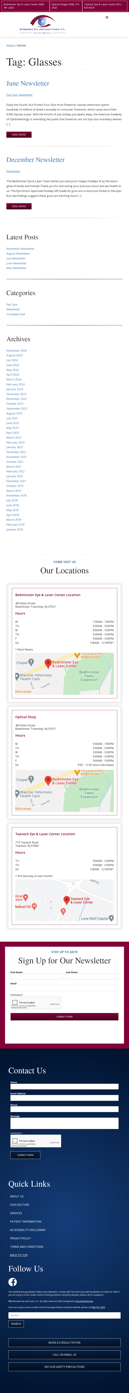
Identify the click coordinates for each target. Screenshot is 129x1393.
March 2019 (13, 491)
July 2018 (12, 500)
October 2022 (14, 462)
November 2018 (16, 495)
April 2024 (12, 374)
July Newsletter (16, 258)
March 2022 (13, 466)
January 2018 (14, 529)
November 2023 (16, 399)
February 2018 (15, 524)
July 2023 (12, 418)
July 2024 (12, 360)
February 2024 (15, 384)
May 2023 (12, 428)
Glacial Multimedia (84, 1301)
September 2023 (16, 408)
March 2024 (13, 379)
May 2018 (12, 510)
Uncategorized (15, 314)
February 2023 (15, 442)
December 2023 (16, 394)
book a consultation (64, 1342)
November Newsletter (20, 249)
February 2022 (15, 471)
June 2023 (12, 423)
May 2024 (12, 370)
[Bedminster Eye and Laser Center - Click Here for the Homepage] (42, 24)
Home (10, 45)
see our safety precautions (64, 1367)
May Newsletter (16, 268)
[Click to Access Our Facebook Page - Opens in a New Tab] (12, 1282)
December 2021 (16, 481)
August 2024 (14, 355)
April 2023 (12, 433)
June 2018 (12, 505)
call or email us (64, 1355)
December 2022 (16, 452)
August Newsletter (18, 253)
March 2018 (13, 520)
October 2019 (14, 486)
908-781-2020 (98, 1307)
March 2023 (13, 437)
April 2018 (12, 515)
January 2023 (14, 447)
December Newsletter (35, 159)
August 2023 (14, 413)
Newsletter (26, 95)
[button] (107, 24)
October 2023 (14, 404)
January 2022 (14, 476)
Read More (19, 134)
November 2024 (16, 350)
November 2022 (16, 457)
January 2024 (14, 389)
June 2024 (12, 365)
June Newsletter (27, 82)
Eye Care (11, 95)
